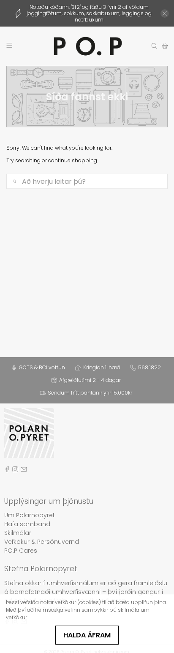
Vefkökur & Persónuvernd (41, 541)
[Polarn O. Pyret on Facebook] (7, 470)
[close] (164, 13)
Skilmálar (17, 533)
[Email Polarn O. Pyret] (24, 470)
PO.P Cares (20, 550)
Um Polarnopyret (29, 515)
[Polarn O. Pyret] (87, 46)
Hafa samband (27, 524)
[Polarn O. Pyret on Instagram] (15, 470)
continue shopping (72, 160)
